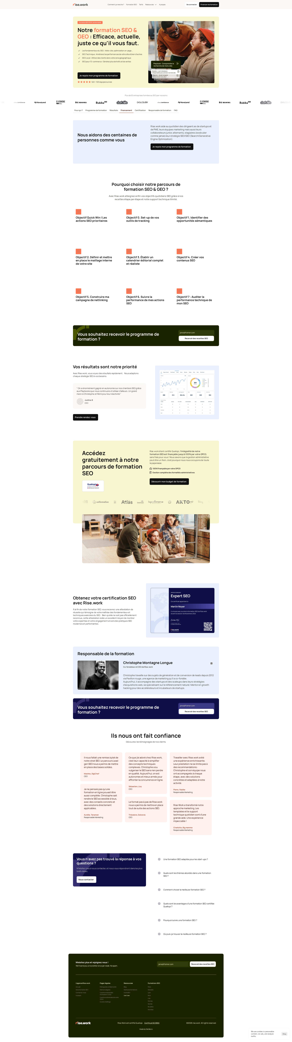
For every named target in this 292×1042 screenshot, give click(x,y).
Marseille (150, 990)
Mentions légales (105, 990)
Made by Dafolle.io (145, 1029)
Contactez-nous (81, 993)
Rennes (150, 1001)
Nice (149, 995)
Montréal (150, 1010)
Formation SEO (131, 4)
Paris (149, 987)
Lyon (149, 993)
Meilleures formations (130, 990)
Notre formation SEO (82, 990)
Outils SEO (127, 993)
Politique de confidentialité (108, 987)
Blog (125, 987)
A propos (162, 4)
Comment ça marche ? (116, 4)
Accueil (78, 987)
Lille (149, 998)
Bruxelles (150, 1007)
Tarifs (141, 4)
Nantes (150, 1004)
